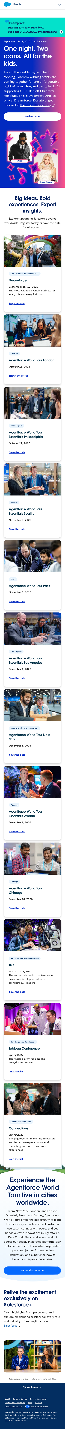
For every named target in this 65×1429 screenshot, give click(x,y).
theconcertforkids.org (35, 105)
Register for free (18, 375)
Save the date (17, 452)
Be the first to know (32, 1270)
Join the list (16, 1071)
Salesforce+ (11, 1325)
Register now (32, 116)
